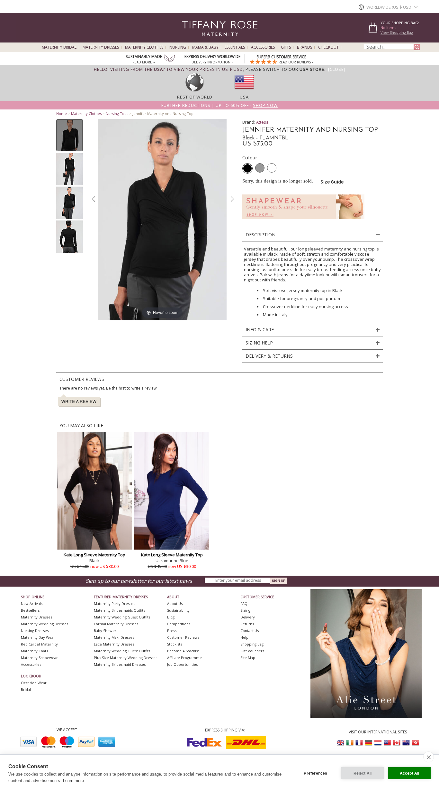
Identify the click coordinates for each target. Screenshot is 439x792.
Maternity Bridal (59, 47)
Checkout (328, 47)
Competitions (178, 623)
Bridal (26, 689)
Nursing (177, 47)
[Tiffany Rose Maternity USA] (387, 743)
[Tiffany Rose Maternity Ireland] (349, 743)
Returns (247, 623)
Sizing (245, 610)
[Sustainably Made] (169, 59)
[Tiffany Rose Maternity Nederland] (377, 743)
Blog (171, 617)
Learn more (73, 780)
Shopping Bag (252, 644)
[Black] (247, 168)
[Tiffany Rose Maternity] (190, 39)
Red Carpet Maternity (39, 644)
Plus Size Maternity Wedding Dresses (125, 657)
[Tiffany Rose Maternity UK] (340, 743)
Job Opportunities (182, 664)
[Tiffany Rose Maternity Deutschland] (368, 743)
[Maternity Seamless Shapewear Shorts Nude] (303, 220)
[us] (244, 91)
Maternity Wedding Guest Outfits (122, 617)
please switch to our (285, 69)
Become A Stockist (183, 650)
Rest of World (194, 97)
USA (244, 97)
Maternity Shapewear (39, 657)
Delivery (247, 617)
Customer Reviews (183, 637)
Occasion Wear (34, 682)
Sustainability (178, 610)
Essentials (235, 47)
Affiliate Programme (184, 657)
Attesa (262, 122)
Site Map (247, 657)
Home (61, 113)
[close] (428, 756)
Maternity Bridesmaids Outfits (119, 610)
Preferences (315, 773)
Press (171, 630)
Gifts (286, 47)
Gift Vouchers (252, 650)
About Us (175, 603)
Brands (304, 47)
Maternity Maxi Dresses (114, 637)
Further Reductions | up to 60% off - (219, 105)
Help (244, 637)
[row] (194, 91)
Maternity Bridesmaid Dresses (120, 664)
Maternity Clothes (144, 47)
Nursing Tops (117, 113)
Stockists (174, 644)
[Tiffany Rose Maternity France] (359, 743)
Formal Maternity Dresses (116, 623)
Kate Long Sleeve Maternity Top (94, 555)
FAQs (244, 603)
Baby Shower (105, 630)
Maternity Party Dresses (114, 603)
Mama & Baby (205, 47)
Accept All (409, 773)
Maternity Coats (34, 650)
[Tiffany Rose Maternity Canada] (396, 743)
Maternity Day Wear (38, 637)
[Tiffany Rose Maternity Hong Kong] (415, 743)
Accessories (263, 47)
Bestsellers (30, 610)
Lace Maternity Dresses (114, 644)
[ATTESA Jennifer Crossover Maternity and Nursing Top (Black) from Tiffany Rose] (69, 135)
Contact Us (249, 630)
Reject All (363, 773)
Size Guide (332, 181)
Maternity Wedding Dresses (44, 623)
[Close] (336, 69)
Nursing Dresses (35, 630)
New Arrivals (31, 603)
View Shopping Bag (397, 32)
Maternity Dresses (101, 47)
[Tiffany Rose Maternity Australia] (405, 743)
